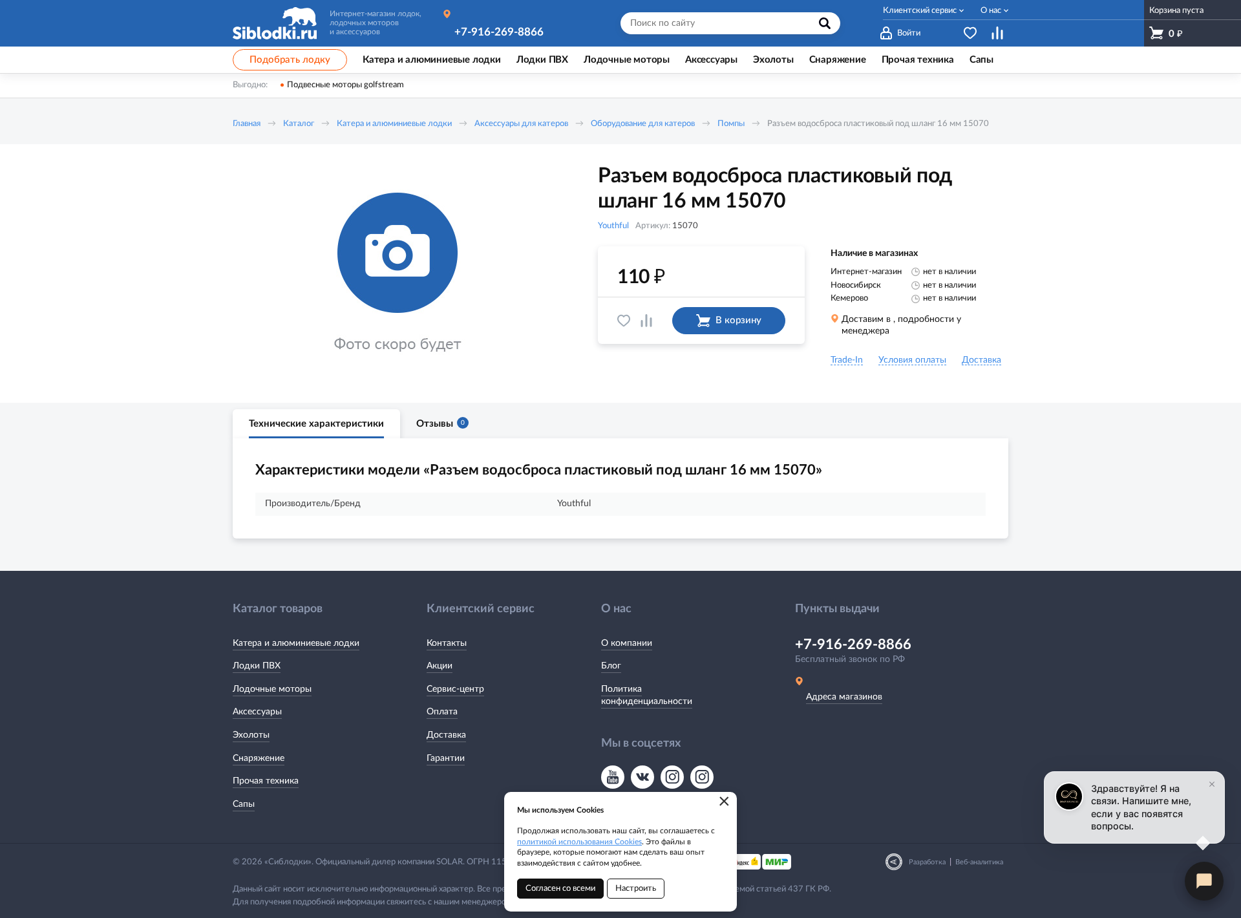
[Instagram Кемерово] (702, 777)
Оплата (442, 711)
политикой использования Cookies (579, 842)
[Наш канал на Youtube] (612, 777)
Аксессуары (257, 711)
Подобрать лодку (289, 60)
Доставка (446, 735)
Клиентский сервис (920, 10)
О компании (626, 643)
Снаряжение (258, 758)
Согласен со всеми (560, 888)
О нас (991, 10)
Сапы (244, 804)
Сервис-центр (455, 689)
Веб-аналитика (979, 862)
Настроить (635, 888)
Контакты (447, 643)
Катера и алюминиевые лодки (394, 124)
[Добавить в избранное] (623, 320)
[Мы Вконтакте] (642, 777)
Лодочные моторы (272, 689)
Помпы (731, 124)
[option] (397, 273)
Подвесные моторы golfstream (345, 85)
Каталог (298, 124)
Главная (246, 124)
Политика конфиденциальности (646, 696)
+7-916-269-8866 (499, 32)
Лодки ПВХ (257, 665)
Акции (439, 665)
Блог (611, 665)
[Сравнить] (646, 320)
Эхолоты (251, 735)
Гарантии (446, 758)
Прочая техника (266, 780)
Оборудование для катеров (643, 124)
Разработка (927, 862)
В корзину (738, 320)
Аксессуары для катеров (521, 124)
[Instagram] (672, 777)
